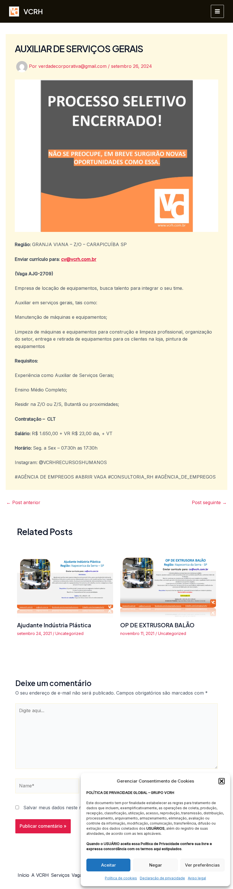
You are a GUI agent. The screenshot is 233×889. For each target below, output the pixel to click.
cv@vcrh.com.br (78, 259)
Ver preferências (202, 865)
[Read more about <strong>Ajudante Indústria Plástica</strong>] (65, 581)
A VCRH (40, 875)
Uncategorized (69, 633)
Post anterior (23, 502)
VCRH (33, 11)
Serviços (60, 875)
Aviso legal (197, 878)
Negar (155, 865)
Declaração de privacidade (162, 878)
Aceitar (108, 865)
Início (23, 875)
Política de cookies (121, 878)
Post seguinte (209, 502)
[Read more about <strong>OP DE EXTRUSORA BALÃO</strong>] (168, 581)
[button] (221, 781)
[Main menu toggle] (217, 11)
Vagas (78, 875)
